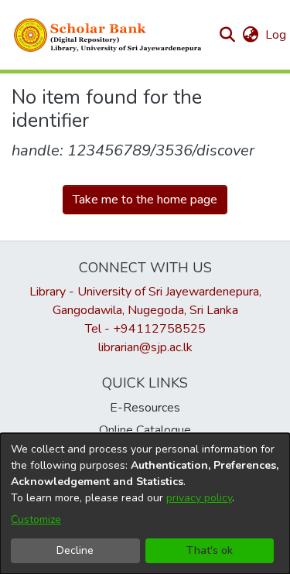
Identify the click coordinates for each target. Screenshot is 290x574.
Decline (75, 550)
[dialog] (145, 503)
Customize (36, 519)
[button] (108, 34)
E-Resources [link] (145, 407)
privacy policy (199, 497)
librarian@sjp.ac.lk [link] (145, 347)
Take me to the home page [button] (145, 199)
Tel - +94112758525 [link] (145, 328)
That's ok (209, 550)
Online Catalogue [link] (145, 430)
